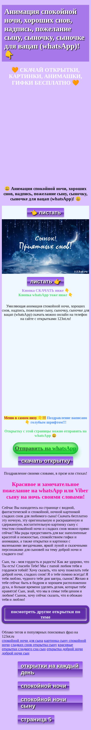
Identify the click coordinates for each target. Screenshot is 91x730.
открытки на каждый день (50, 669)
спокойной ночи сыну (43, 702)
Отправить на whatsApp (45, 448)
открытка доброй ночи (65, 649)
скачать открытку (45, 461)
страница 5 (36, 719)
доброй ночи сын (15, 653)
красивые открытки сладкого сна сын (37, 647)
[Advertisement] (45, 136)
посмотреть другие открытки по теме (45, 614)
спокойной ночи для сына (22, 641)
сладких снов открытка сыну (34, 645)
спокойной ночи (43, 686)
